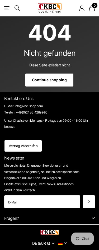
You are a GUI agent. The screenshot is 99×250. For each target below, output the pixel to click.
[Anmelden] (82, 8)
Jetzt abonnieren (89, 201)
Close (49, 218)
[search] (17, 8)
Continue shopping (49, 80)
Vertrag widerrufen (23, 146)
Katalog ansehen (7, 8)
